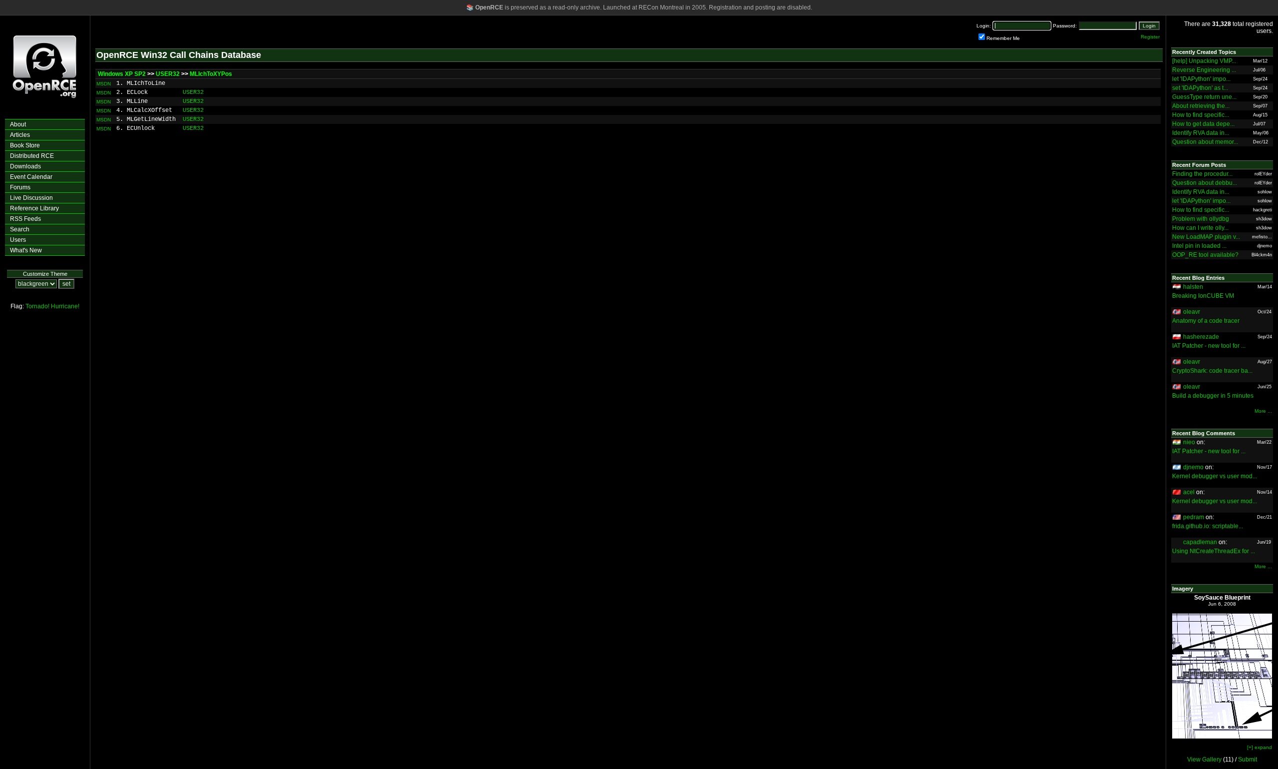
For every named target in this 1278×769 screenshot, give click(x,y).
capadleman (1200, 542)
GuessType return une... (1204, 96)
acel (1189, 492)
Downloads (25, 166)
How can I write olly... (1200, 227)
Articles (20, 134)
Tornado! (37, 306)
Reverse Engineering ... (1204, 69)
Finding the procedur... (1202, 173)
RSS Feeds (25, 218)
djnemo (1193, 467)
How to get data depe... (1203, 123)
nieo (1189, 442)
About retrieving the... (1201, 105)
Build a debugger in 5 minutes (1213, 395)
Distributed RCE (32, 155)
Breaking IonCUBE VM (1203, 295)
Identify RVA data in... (1200, 132)
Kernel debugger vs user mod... (1214, 476)
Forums (20, 187)
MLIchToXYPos (211, 73)
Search (19, 229)
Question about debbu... (1204, 182)
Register (1150, 36)
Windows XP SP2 (122, 73)
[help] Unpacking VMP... (1204, 60)
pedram (1193, 517)
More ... (1263, 411)
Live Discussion (31, 197)
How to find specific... (1200, 114)
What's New (26, 250)
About (18, 124)
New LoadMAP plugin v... (1206, 236)
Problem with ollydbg (1200, 218)
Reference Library (34, 208)
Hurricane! (65, 306)
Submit (1247, 759)
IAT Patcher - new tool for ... (1209, 345)
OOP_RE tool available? (1205, 254)
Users (18, 239)
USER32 (168, 73)
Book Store (25, 145)
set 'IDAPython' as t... (1200, 87)
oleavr (1191, 311)
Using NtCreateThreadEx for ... (1213, 551)
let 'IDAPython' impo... (1201, 78)
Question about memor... (1205, 141)
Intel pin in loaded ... (1199, 245)
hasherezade (1201, 336)
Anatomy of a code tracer (1206, 320)
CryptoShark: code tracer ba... (1212, 370)
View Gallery (1204, 759)
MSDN (103, 83)
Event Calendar (31, 176)
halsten (1193, 286)
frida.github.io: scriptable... (1207, 526)
